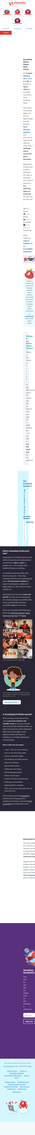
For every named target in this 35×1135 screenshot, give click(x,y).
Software (29, 28)
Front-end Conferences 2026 (16, 1084)
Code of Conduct (12, 1071)
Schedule (5, 28)
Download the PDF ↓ (11, 702)
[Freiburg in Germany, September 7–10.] (17, 12)
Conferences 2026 (23, 1082)
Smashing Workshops (11, 1087)
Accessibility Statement (16, 1073)
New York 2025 (24, 1087)
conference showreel (17, 613)
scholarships (25, 796)
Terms (17, 1078)
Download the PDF (25, 694)
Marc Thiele (21, 660)
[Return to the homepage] (17, 4)
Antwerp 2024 (22, 1089)
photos (23, 616)
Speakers (17, 28)
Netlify (29, 1066)
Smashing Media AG (9, 1066)
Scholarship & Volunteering (12, 1075)
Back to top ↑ (17, 1092)
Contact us (23, 1071)
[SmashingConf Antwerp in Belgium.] (28, 12)
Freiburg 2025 (11, 1089)
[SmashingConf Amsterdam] (17, 21)
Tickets (6, 32)
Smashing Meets (10, 1082)
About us (26, 1075)
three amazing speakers (26, 129)
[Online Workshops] (7, 12)
